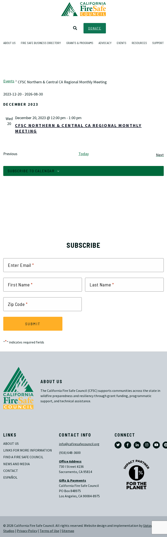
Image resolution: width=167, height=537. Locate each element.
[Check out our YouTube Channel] (156, 445)
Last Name (102, 284)
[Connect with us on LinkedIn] (137, 445)
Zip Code (18, 304)
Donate (94, 28)
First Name (20, 284)
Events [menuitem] (121, 43)
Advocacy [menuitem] (105, 43)
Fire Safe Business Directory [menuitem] (41, 43)
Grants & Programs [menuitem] (79, 43)
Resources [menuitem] (139, 43)
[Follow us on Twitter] (118, 445)
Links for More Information (27, 450)
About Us (11, 444)
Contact (10, 471)
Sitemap (68, 531)
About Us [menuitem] (9, 43)
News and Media (16, 464)
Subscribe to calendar (31, 171)
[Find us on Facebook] (127, 445)
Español (10, 477)
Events (8, 81)
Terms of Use (49, 531)
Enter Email (21, 265)
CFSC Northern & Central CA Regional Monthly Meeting (78, 128)
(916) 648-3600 (70, 452)
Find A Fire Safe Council (23, 457)
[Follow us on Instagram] (146, 445)
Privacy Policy (27, 531)
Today (83, 153)
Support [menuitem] (158, 43)
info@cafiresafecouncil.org (79, 444)
